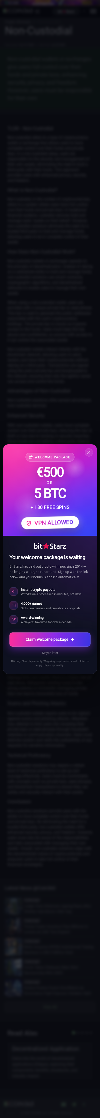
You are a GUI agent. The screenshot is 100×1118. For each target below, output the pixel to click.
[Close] (89, 452)
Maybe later (50, 653)
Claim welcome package (47, 639)
